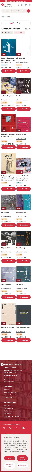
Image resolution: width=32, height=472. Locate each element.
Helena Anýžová (21, 134)
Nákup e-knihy (8, 408)
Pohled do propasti (7, 327)
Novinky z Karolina (9, 395)
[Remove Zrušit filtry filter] (23, 32)
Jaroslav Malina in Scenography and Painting (22, 177)
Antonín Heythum (7, 96)
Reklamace (7, 414)
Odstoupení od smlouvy (11, 416)
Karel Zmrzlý (20, 248)
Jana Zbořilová (6, 284)
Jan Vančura (20, 284)
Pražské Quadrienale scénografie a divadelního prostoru (8, 135)
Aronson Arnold (6, 331)
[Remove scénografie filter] (11, 32)
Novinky (6, 390)
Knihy (4, 17)
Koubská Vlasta (6, 216)
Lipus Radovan (20, 331)
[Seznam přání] (22, 5)
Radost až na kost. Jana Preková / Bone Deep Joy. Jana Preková (8, 59)
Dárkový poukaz (9, 411)
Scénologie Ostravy (23, 327)
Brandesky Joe (20, 180)
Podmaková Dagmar (22, 62)
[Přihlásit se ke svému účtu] (18, 5)
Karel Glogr (5, 212)
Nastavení (23, 465)
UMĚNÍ (9, 17)
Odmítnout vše (9, 465)
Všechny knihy (8, 397)
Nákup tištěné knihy (10, 406)
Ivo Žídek (19, 96)
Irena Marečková (21, 212)
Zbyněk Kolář (5, 248)
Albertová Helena (21, 100)
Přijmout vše (10, 458)
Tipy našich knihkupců (10, 392)
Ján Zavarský (20, 58)
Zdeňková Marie (21, 138)
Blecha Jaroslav (6, 180)
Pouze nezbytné (22, 458)
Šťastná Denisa (6, 62)
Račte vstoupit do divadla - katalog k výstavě (7, 177)
